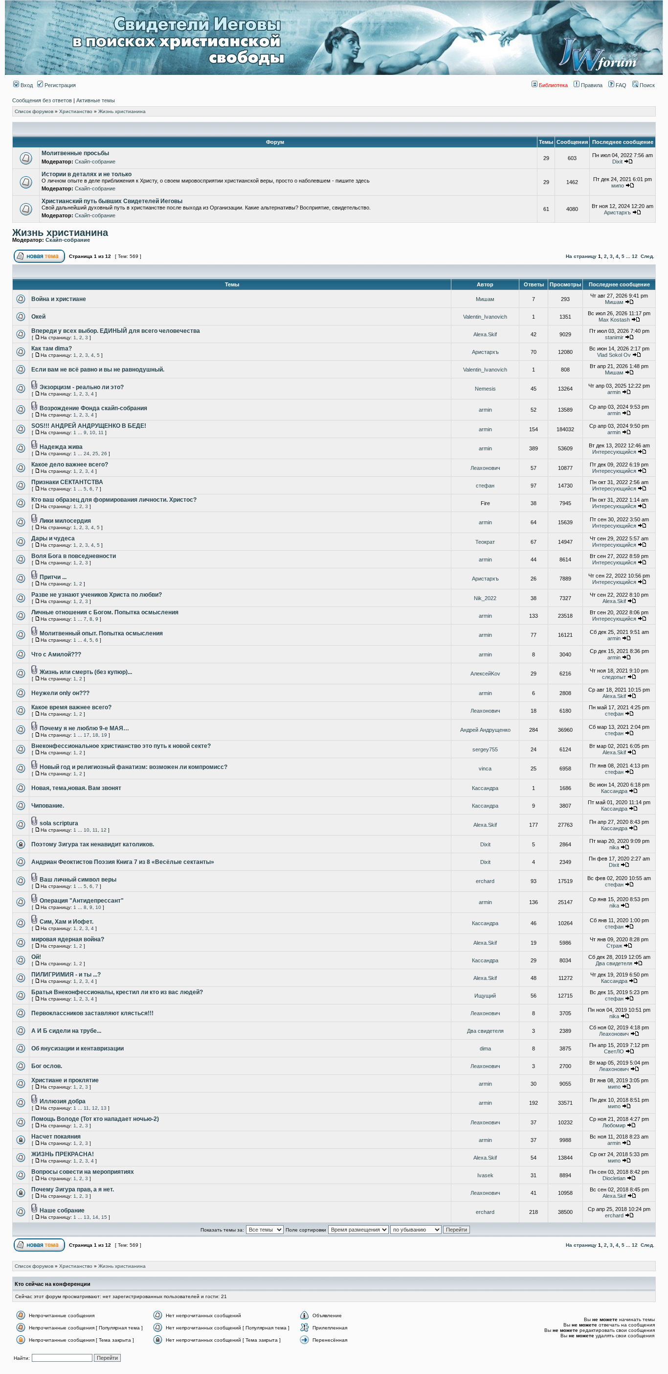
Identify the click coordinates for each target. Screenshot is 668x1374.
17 (86, 735)
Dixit (617, 161)
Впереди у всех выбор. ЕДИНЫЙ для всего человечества (115, 330)
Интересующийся (614, 452)
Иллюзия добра (63, 1101)
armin (614, 392)
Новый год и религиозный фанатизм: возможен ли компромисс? (133, 767)
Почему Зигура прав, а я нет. (72, 1189)
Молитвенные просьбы (75, 153)
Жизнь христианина (122, 111)
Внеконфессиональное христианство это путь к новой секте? (121, 746)
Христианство (75, 111)
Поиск (646, 85)
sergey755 (485, 749)
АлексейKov (485, 673)
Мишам (485, 299)
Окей (38, 316)
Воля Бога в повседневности (73, 556)
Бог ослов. (46, 1066)
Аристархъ (617, 212)
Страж (614, 946)
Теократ (485, 542)
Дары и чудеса (53, 538)
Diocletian (613, 1178)
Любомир (613, 1125)
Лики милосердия (65, 520)
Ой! (36, 957)
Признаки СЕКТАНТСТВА (67, 482)
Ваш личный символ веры (78, 879)
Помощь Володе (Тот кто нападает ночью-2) (95, 1119)
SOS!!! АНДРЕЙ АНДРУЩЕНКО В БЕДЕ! (88, 425)
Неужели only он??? (60, 693)
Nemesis (485, 389)
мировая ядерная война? (67, 939)
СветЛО (614, 1051)
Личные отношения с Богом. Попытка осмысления (104, 612)
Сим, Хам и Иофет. (66, 921)
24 (86, 453)
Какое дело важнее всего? (69, 464)
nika (614, 847)
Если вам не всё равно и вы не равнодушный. (97, 369)
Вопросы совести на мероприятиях (82, 1171)
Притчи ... (53, 577)
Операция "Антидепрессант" (82, 900)
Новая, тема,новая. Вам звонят (76, 788)
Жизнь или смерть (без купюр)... (86, 672)
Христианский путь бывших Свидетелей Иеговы (112, 201)
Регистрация (59, 85)
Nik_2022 (485, 598)
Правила (590, 85)
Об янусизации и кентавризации (77, 1048)
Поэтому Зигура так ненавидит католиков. (92, 844)
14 (95, 1217)
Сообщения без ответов (42, 100)
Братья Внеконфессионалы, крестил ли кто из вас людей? (117, 992)
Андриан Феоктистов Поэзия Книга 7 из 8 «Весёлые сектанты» (122, 862)
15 (104, 1217)
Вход (26, 85)
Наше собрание (62, 1210)
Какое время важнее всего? (71, 707)
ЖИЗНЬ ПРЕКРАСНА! (62, 1154)
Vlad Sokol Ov (614, 355)
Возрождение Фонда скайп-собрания (93, 408)
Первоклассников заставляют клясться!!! (92, 1013)
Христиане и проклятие (65, 1080)
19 (104, 735)
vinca (485, 768)
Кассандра (485, 788)
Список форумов (34, 111)
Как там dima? (51, 348)
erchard (485, 881)
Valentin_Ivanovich (485, 317)
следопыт (614, 677)
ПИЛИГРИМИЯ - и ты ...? (66, 974)
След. (647, 256)
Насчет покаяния (56, 1136)
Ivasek (485, 1175)
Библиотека (552, 85)
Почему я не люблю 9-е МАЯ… (84, 728)
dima (485, 1048)
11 (101, 432)
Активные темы (95, 100)
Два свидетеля (614, 963)
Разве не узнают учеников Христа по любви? (96, 594)
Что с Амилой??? (56, 654)
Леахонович (485, 468)
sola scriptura (59, 823)
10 (92, 432)
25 (95, 453)
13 (104, 1108)
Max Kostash (614, 320)
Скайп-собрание (95, 161)
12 (635, 256)
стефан (485, 486)
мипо (617, 185)
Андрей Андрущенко (485, 730)
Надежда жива (61, 446)
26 (104, 453)
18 (95, 735)
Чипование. (47, 805)
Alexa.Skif (485, 334)
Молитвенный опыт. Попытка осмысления (101, 633)
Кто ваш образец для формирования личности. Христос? (114, 499)
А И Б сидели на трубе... (66, 1030)
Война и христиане (58, 299)
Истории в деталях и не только (87, 174)
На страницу (581, 256)
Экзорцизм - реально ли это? (82, 387)
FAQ (620, 85)
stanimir (614, 337)
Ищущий (485, 996)
